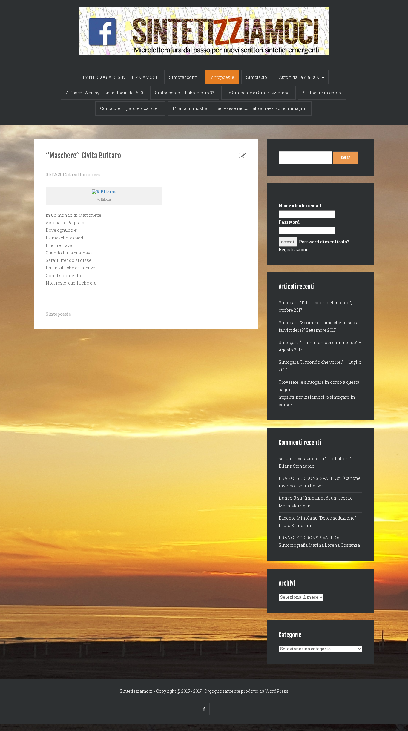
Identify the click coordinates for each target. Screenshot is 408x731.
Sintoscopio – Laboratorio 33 (184, 93)
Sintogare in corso (322, 93)
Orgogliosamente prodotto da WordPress (246, 691)
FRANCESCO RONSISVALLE (307, 478)
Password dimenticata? (324, 242)
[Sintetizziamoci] (204, 27)
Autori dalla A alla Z (299, 77)
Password (289, 222)
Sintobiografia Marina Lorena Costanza (319, 545)
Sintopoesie (221, 77)
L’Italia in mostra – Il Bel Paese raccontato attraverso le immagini (240, 108)
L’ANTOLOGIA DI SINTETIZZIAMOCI (120, 77)
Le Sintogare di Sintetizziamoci (258, 93)
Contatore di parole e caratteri (130, 108)
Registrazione (294, 249)
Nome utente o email (300, 205)
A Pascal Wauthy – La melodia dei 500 (104, 93)
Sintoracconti (183, 77)
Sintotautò (256, 77)
